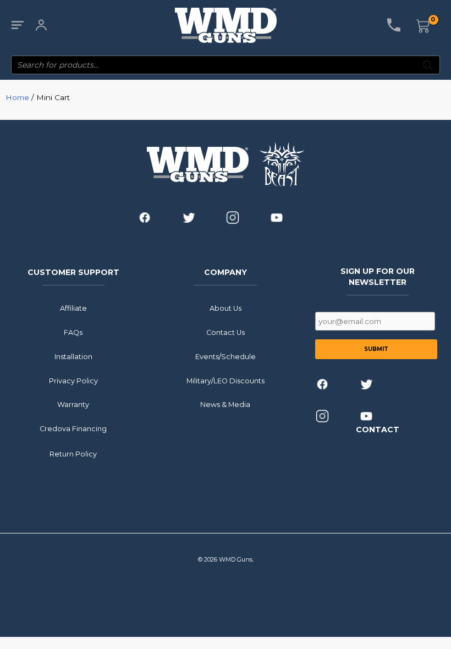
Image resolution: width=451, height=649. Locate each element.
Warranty (73, 404)
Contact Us (225, 332)
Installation (73, 357)
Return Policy (73, 454)
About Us (225, 308)
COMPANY (225, 272)
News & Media (225, 404)
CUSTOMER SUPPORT (73, 272)
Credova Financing (73, 429)
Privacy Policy (73, 381)
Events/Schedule (225, 357)
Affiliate (73, 308)
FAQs (73, 332)
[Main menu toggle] (17, 25)
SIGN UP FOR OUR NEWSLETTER (377, 276)
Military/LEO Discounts (225, 381)
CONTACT (377, 430)
